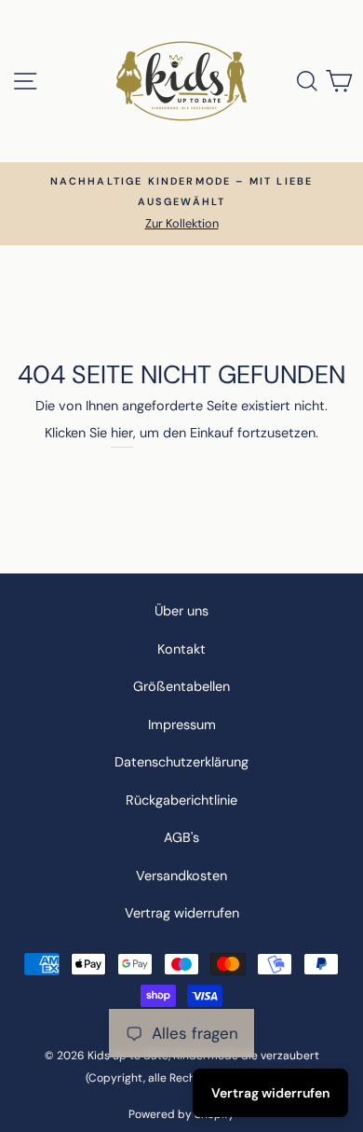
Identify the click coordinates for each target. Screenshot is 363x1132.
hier (122, 432)
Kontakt (181, 649)
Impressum (182, 724)
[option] (181, 204)
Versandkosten (181, 875)
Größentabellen (181, 686)
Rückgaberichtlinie (181, 800)
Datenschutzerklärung (181, 761)
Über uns (181, 610)
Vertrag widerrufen (182, 912)
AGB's (181, 837)
